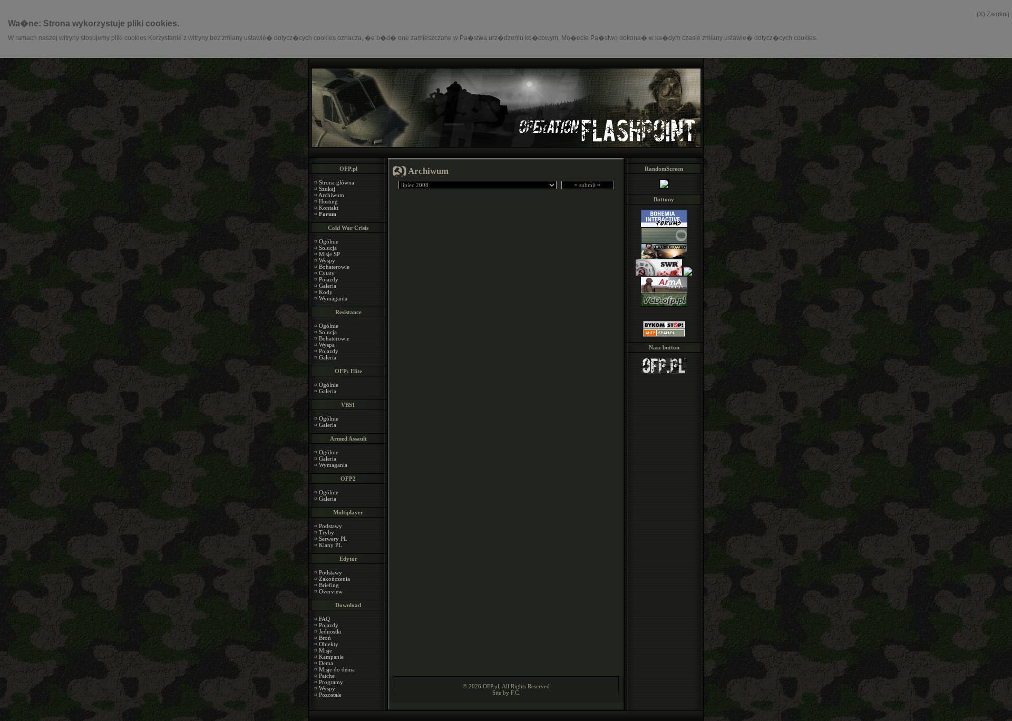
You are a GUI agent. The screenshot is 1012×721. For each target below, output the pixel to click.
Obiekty (328, 644)
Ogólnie (328, 241)
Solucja (328, 248)
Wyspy (327, 260)
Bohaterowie (334, 267)
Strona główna (336, 182)
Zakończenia (334, 579)
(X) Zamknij (993, 14)
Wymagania (333, 298)
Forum (327, 214)
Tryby (326, 532)
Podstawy (330, 526)
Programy (331, 682)
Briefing (329, 585)
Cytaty (327, 273)
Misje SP (329, 254)
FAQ (324, 619)
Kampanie (331, 657)
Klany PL (330, 545)
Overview (331, 591)
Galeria (327, 285)
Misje (325, 650)
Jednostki (330, 631)
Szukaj (327, 189)
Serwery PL (333, 538)
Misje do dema (337, 669)
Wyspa (327, 345)
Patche (327, 676)
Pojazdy (328, 279)
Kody (326, 292)
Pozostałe (330, 694)
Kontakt (328, 207)
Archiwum (331, 195)
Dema (326, 663)
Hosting (328, 201)
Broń (325, 638)
